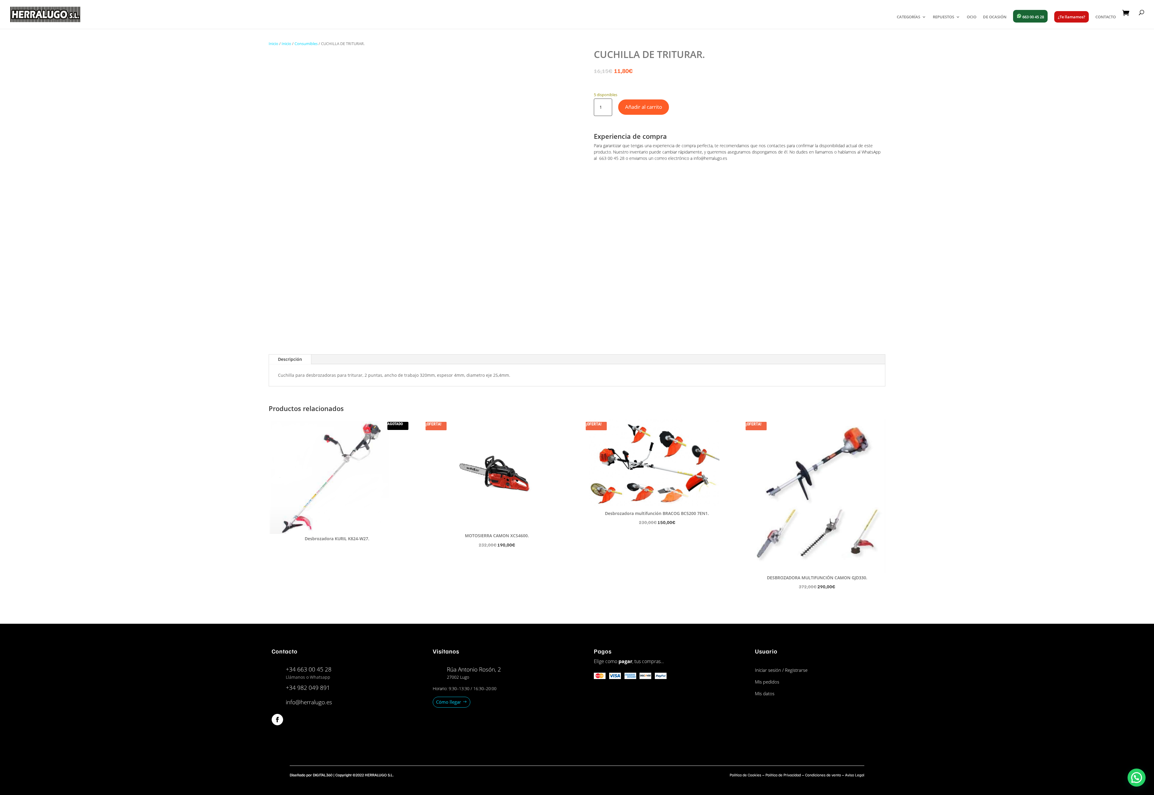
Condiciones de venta (823, 774)
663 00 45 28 (1032, 17)
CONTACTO (1105, 17)
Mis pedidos (767, 682)
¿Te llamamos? (1071, 17)
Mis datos (764, 693)
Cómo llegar (448, 702)
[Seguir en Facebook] (277, 719)
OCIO (971, 17)
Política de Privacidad (783, 774)
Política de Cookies (745, 774)
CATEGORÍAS (908, 17)
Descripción (290, 359)
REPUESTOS (943, 17)
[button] (1137, 778)
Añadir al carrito (643, 106)
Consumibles (306, 43)
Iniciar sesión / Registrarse (781, 670)
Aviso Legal (854, 774)
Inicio (273, 43)
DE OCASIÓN (994, 17)
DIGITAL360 (322, 774)
